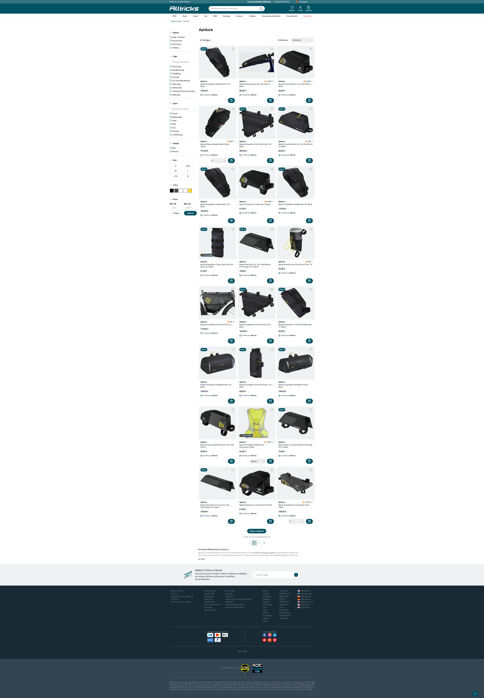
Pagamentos (210, 610)
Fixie (281, 607)
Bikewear (283, 618)
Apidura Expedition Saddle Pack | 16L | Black (215, 85)
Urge (265, 610)
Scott (265, 621)
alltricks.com (306, 593)
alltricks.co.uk (307, 602)
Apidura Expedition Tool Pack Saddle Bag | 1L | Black (295, 326)
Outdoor (239, 16)
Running (226, 16)
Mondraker (267, 615)
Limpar (176, 213)
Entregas (208, 607)
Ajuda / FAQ (209, 593)
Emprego (229, 593)
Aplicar (190, 213)
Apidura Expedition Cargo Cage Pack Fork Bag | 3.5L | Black (216, 265)
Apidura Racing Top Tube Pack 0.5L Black (255, 505)
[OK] (296, 575)
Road (185, 16)
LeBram (266, 618)
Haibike (266, 602)
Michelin (266, 599)
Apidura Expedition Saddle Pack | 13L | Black (215, 205)
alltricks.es (306, 596)
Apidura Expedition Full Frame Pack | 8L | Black (255, 326)
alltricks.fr (305, 591)
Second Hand (292, 16)
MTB (174, 16)
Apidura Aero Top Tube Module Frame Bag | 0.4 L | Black (295, 446)
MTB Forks (284, 610)
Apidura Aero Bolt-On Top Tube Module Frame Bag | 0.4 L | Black (254, 265)
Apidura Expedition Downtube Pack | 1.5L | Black (255, 386)
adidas (266, 613)
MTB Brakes (284, 613)
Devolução (209, 596)
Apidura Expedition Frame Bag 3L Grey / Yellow (294, 506)
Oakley (266, 593)
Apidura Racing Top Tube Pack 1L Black (254, 204)
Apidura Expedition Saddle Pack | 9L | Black (295, 204)
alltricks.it (305, 605)
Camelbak (267, 596)
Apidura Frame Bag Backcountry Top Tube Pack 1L (217, 446)
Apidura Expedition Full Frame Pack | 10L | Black (255, 145)
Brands (186, 21)
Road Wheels (285, 615)
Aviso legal (230, 591)
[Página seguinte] (264, 543)
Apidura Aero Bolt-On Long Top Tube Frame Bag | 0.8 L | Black (215, 506)
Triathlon (252, 16)
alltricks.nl (305, 607)
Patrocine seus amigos (181, 602)
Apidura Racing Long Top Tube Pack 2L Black (254, 85)
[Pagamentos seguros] (217, 637)
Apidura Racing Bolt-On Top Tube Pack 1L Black (294, 85)
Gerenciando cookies (234, 604)
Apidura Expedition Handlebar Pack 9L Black (293, 386)
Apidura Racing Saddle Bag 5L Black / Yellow (215, 145)
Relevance (297, 40)
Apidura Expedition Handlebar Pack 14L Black (216, 386)
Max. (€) (187, 204)
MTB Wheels (285, 593)
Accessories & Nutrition (271, 16)
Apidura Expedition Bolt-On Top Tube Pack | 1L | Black (295, 145)
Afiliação (229, 596)
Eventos (174, 593)
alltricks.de (306, 599)
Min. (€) (173, 204)
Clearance (307, 16)
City (205, 16)
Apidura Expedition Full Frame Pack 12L (216, 325)
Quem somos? (177, 591)
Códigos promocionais (235, 607)
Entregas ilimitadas (268, 2)
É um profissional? (212, 604)
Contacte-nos (210, 591)
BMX (215, 16)
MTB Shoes (284, 602)
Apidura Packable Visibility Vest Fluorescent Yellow (251, 446)
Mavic (265, 591)
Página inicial (176, 21)
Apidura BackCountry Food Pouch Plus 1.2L (295, 264)
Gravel (195, 16)
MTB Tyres (284, 591)
